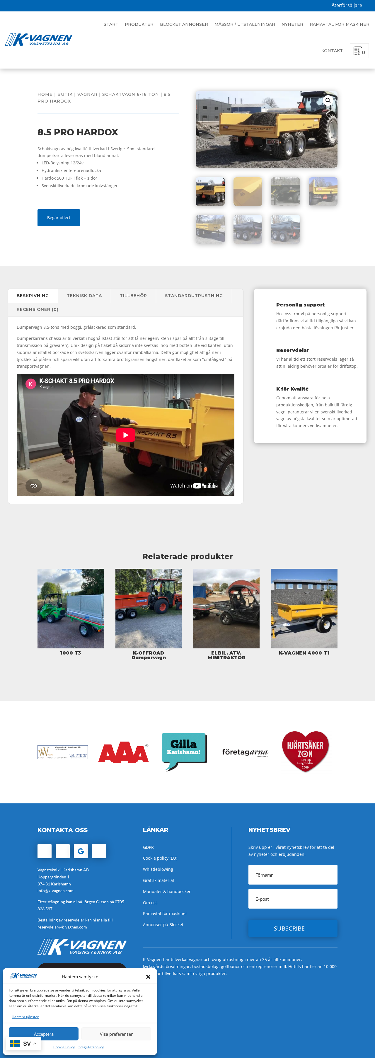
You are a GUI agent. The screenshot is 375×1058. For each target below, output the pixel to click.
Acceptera (44, 1034)
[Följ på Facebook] (45, 851)
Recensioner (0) (38, 309)
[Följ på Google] (81, 851)
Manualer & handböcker (167, 891)
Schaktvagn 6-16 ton (130, 94)
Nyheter (292, 24)
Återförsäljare (347, 5)
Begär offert (58, 217)
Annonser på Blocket (163, 924)
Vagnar (87, 94)
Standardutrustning (194, 295)
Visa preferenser (116, 1034)
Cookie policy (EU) (160, 858)
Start (111, 24)
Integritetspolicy (91, 1047)
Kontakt (332, 50)
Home (45, 94)
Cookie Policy (64, 1047)
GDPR (148, 847)
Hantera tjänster (25, 1016)
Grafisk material (158, 880)
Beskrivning (33, 295)
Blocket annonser (184, 24)
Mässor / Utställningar (244, 24)
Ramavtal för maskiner (339, 24)
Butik (65, 94)
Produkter (139, 24)
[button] (148, 977)
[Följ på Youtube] (99, 851)
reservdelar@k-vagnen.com (62, 926)
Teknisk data (84, 295)
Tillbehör (133, 295)
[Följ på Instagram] (63, 851)
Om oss (150, 902)
